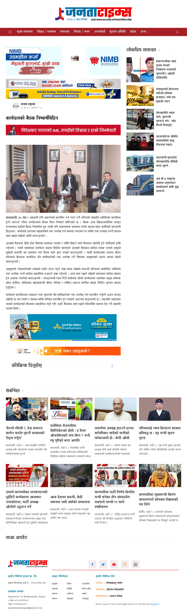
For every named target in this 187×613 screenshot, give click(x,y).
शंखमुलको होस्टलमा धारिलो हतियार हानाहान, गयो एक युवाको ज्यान (167, 95)
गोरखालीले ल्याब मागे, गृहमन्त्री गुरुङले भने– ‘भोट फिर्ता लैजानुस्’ (166, 119)
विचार (69, 584)
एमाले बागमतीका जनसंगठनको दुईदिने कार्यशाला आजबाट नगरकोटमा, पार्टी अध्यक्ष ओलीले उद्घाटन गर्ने (26, 499)
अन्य (143, 32)
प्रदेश (133, 32)
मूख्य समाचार (25, 32)
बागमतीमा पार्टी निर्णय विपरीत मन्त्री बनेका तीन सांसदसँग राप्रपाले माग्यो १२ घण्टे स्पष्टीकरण (115, 499)
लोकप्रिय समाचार (141, 50)
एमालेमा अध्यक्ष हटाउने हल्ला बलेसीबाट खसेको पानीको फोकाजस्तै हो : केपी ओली (114, 433)
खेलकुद (70, 599)
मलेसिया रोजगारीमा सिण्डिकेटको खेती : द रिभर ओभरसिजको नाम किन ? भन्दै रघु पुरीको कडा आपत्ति (70, 433)
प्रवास (84, 594)
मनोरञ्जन (85, 599)
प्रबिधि (69, 589)
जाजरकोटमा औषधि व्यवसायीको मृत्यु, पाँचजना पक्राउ (167, 141)
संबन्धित (13, 391)
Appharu (154, 604)
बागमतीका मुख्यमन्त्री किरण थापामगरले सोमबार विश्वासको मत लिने (158, 500)
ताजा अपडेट (16, 538)
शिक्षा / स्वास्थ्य (46, 32)
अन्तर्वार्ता (99, 32)
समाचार (64, 32)
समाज (54, 599)
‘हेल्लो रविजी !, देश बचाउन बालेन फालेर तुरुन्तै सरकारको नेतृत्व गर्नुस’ (25, 433)
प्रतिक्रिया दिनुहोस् (27, 365)
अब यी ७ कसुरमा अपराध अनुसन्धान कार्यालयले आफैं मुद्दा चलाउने (167, 185)
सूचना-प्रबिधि (118, 32)
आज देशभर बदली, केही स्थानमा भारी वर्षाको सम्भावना (70, 500)
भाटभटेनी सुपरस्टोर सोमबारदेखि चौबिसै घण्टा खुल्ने (167, 162)
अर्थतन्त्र (70, 594)
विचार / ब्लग (82, 32)
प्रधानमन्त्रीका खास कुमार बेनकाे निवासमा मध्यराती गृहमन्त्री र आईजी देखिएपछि (166, 70)
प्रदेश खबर (86, 589)
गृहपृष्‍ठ (55, 584)
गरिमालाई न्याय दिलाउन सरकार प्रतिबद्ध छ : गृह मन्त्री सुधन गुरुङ (160, 433)
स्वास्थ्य (55, 594)
